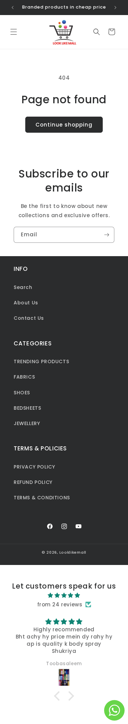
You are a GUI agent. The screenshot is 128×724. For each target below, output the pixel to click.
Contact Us (29, 318)
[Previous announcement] (12, 7)
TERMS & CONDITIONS (42, 497)
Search (23, 287)
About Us (26, 302)
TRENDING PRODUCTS (41, 361)
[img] (64, 595)
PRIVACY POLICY (34, 466)
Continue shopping (64, 124)
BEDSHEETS (27, 408)
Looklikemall (72, 552)
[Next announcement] (115, 7)
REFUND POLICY (33, 482)
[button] (13, 31)
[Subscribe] (106, 235)
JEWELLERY (27, 423)
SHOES (22, 392)
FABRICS (24, 376)
